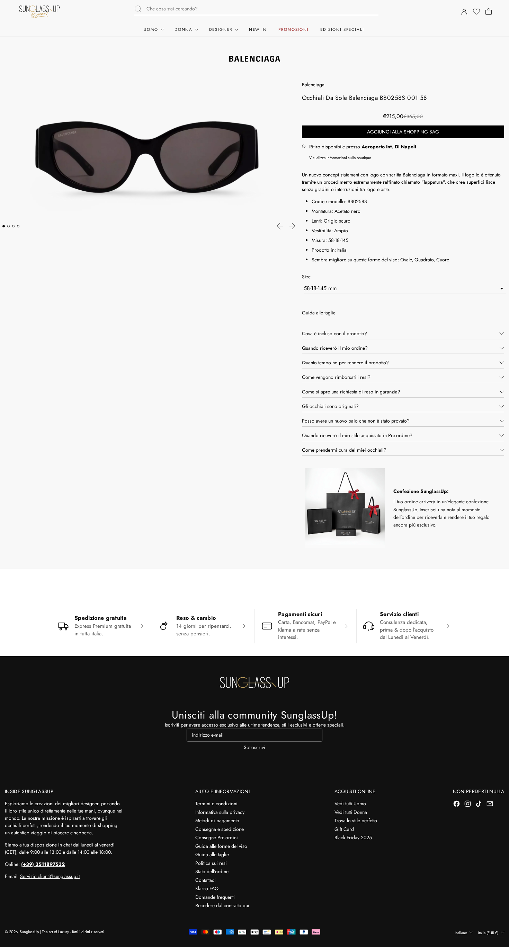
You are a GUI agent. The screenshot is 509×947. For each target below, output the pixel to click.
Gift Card (344, 829)
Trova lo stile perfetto (355, 820)
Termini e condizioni (216, 803)
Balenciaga (313, 84)
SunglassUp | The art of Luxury (44, 932)
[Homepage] (39, 11)
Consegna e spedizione (219, 829)
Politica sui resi (211, 863)
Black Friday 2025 (353, 837)
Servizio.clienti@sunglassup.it (50, 876)
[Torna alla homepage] (254, 682)
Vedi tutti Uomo (350, 803)
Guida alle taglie (212, 854)
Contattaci (205, 880)
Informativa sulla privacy (219, 812)
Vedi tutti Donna (350, 812)
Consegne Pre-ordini (216, 837)
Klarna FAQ (206, 888)
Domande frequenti (215, 897)
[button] (476, 11)
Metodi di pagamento (217, 820)
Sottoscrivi (254, 747)
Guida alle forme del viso (221, 846)
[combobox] (262, 8)
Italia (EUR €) (488, 933)
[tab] (3, 226)
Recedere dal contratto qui (222, 905)
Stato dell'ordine (212, 871)
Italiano (461, 933)
